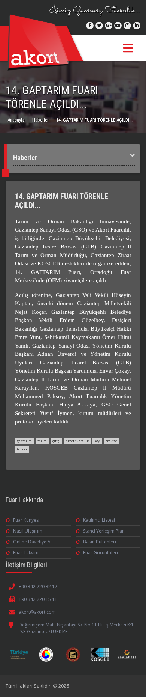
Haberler (40, 120)
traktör (111, 440)
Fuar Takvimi (26, 552)
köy (97, 440)
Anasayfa (16, 120)
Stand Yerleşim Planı (104, 531)
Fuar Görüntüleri (100, 552)
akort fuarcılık (77, 440)
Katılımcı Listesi (99, 520)
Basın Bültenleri (99, 542)
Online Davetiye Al (32, 542)
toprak (22, 449)
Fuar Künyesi (26, 520)
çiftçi (56, 440)
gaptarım (24, 440)
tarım (42, 440)
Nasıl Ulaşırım (27, 531)
